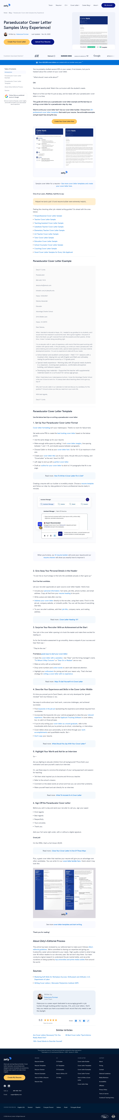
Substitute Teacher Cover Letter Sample (48, 227)
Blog (10, 13)
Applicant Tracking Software (71, 718)
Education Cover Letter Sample (45, 241)
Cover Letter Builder (83, 1061)
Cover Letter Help (83, 1084)
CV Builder (59, 1061)
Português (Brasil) (76, 1107)
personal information (51, 591)
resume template (87, 484)
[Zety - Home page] (7, 5)
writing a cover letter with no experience (58, 674)
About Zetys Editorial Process (14, 87)
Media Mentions (103, 1077)
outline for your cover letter (51, 466)
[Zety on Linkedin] (9, 1086)
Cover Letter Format (84, 1073)
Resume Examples (40, 1073)
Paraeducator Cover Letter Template (13, 82)
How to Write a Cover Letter (84, 1079)
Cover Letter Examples (84, 1069)
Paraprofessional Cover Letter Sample (48, 216)
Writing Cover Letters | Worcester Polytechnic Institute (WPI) (56, 983)
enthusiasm (49, 671)
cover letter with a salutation (52, 658)
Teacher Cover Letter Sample (45, 220)
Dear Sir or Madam (65, 660)
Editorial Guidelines (104, 1073)
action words (58, 668)
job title (65, 609)
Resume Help (38, 1081)
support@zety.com (16, 1094)
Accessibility (102, 1081)
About (95, 5)
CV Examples (60, 1069)
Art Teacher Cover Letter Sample (46, 234)
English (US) (21, 1107)
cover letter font (63, 450)
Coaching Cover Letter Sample (45, 249)
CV (66, 5)
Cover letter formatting (41, 428)
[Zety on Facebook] (5, 1086)
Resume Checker (40, 1069)
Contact (101, 1069)
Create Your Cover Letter (17, 42)
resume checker (49, 558)
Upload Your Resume (42, 42)
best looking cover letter (66, 433)
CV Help (58, 1077)
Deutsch (30, 1107)
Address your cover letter (43, 601)
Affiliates (101, 1085)
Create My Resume (14, 1077)
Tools (50, 5)
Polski (65, 1107)
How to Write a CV (61, 1073)
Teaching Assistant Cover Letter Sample (48, 223)
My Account (108, 5)
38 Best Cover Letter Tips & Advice (78, 1035)
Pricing (101, 1065)
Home (5, 13)
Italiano (59, 1107)
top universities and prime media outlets (70, 960)
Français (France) (48, 1107)
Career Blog (86, 5)
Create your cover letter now (64, 121)
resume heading (64, 593)
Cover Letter (74, 5)
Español (38, 1107)
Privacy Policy (103, 1089)
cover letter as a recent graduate (65, 724)
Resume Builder (39, 1061)
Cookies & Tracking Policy (106, 1097)
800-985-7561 (17, 1091)
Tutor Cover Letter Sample (44, 238)
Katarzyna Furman (22, 34)
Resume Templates (40, 1065)
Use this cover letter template (64, 152)
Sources (7, 90)
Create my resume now (64, 519)
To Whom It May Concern (44, 660)
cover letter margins (74, 443)
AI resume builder (61, 555)
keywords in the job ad (46, 709)
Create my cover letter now (64, 894)
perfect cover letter (61, 462)
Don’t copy (38, 736)
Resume (58, 5)
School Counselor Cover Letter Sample (48, 245)
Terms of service (103, 1093)
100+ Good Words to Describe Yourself (47, 1041)
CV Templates (60, 1065)
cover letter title (49, 456)
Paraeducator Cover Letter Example (13, 77)
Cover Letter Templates (84, 1065)
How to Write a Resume (41, 1077)
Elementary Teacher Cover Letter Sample (49, 230)
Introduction (8, 72)
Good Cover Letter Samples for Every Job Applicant (53, 252)
